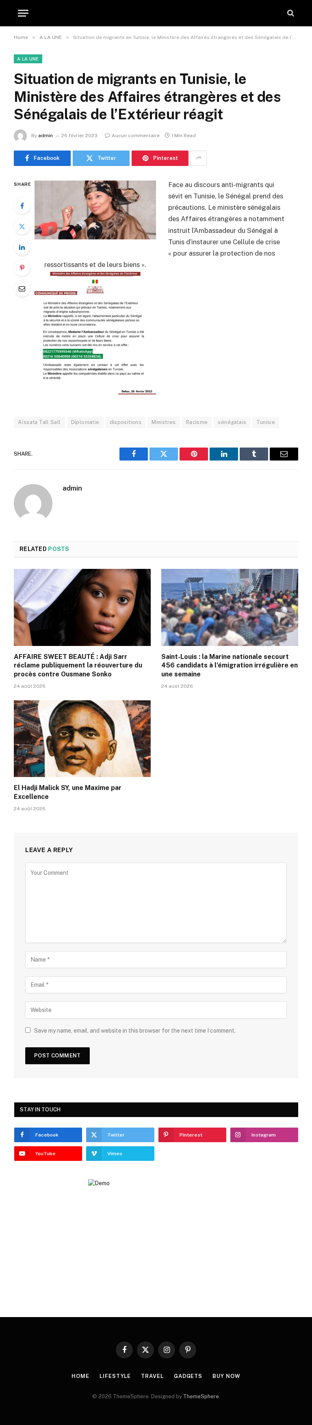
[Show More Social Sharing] (199, 158)
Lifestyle (115, 1376)
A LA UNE (28, 58)
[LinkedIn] (22, 247)
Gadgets (188, 1376)
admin (45, 135)
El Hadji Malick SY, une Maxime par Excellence (67, 792)
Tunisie (265, 422)
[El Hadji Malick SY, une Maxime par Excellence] (82, 738)
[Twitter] (22, 226)
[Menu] (23, 13)
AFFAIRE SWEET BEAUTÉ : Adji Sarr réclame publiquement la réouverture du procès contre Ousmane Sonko (78, 665)
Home (80, 1376)
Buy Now (226, 1376)
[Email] (22, 288)
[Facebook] (22, 206)
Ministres (164, 422)
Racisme (197, 422)
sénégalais (232, 422)
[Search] (290, 13)
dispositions (126, 422)
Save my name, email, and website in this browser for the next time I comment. (135, 1030)
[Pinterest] (22, 268)
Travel (152, 1376)
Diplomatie (85, 422)
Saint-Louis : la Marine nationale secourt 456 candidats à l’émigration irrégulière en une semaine (229, 665)
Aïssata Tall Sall (39, 422)
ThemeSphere (201, 1396)
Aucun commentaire (136, 135)
